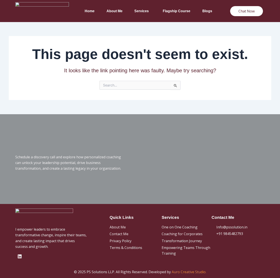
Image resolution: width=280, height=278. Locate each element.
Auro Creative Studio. (189, 271)
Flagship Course (176, 11)
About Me (114, 11)
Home (89, 11)
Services (141, 11)
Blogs (207, 11)
